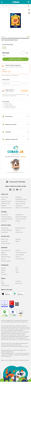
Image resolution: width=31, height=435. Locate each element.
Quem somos (4, 197)
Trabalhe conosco (5, 203)
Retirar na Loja (19, 232)
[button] (1, 2)
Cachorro (3, 268)
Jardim (3, 272)
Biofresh (3, 252)
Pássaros (3, 270)
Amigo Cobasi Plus (20, 228)
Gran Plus (18, 256)
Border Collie (19, 283)
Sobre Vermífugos (5, 256)
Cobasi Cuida (4, 232)
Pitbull (2, 283)
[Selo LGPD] (20, 316)
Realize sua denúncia (6, 207)
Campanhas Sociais (6, 201)
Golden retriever (5, 285)
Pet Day (3, 259)
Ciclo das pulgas (20, 254)
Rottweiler (18, 281)
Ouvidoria (18, 221)
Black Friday (4, 254)
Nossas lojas (19, 197)
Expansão (3, 205)
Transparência (19, 205)
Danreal (2, 36)
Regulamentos (19, 214)
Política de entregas (6, 216)
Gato (17, 268)
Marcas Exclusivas (5, 250)
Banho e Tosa (4, 239)
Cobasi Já (18, 230)
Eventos (3, 199)
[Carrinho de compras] (28, 2)
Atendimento (4, 214)
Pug (2, 281)
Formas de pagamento (7, 219)
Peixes (17, 272)
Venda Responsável (20, 201)
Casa (17, 270)
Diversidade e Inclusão (21, 199)
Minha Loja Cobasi (20, 259)
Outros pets (4, 274)
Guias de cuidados (5, 261)
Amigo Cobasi (4, 228)
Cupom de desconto (21, 252)
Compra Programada (6, 230)
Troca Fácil (3, 221)
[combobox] (15, 5)
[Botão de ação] (27, 95)
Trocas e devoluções (21, 219)
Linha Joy (18, 250)
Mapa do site (4, 360)
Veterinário (18, 239)
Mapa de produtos (24, 360)
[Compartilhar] (29, 13)
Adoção (17, 241)
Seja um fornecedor (20, 203)
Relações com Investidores (22, 207)
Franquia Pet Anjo (5, 243)
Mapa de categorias (14, 360)
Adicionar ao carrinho (15, 59)
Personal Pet (4, 241)
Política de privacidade (21, 216)
